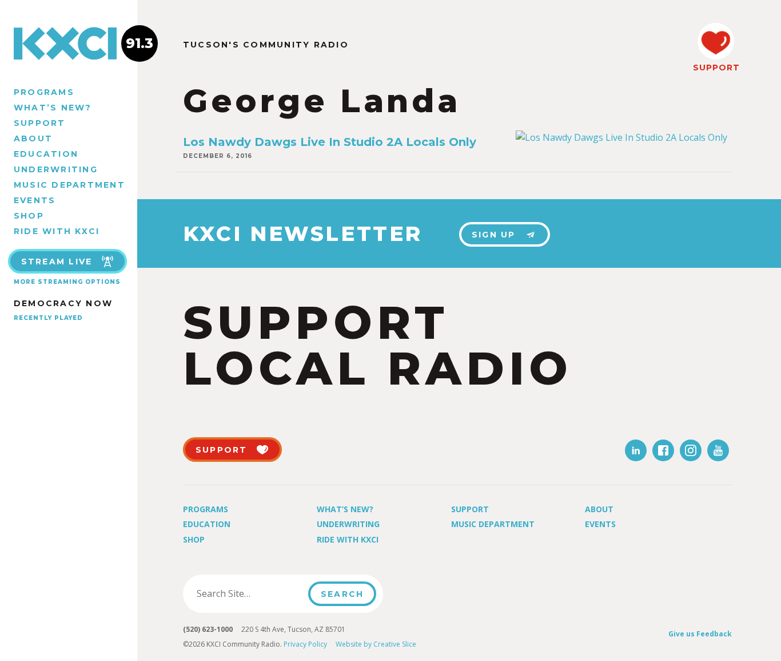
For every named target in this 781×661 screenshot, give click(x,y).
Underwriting (56, 169)
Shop (29, 216)
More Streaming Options (67, 282)
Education (46, 154)
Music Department (69, 185)
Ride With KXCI (56, 231)
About (33, 138)
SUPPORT (716, 67)
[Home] (68, 43)
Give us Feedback (700, 634)
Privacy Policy (305, 644)
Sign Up (494, 234)
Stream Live (57, 261)
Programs (44, 92)
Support (40, 123)
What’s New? (53, 107)
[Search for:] (249, 593)
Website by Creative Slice (376, 644)
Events (34, 200)
